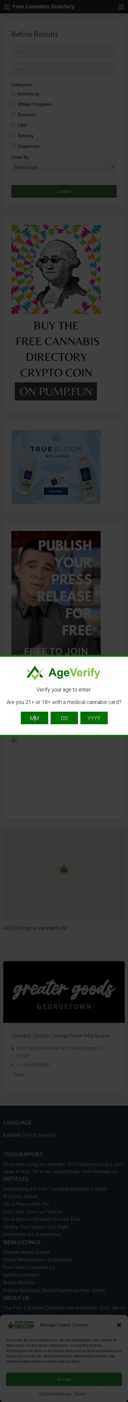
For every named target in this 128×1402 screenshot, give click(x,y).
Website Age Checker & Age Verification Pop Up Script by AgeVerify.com (120, 1400)
